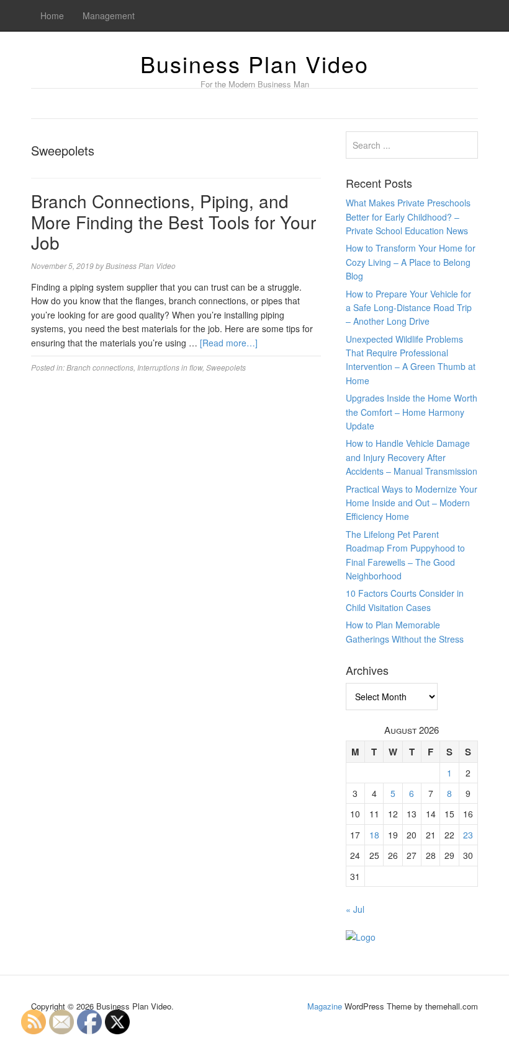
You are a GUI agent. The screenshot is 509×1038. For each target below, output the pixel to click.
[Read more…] (229, 342)
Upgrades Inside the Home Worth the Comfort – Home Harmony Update (411, 412)
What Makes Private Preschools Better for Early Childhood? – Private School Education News (408, 216)
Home (52, 15)
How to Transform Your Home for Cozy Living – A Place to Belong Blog (410, 262)
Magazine (324, 1006)
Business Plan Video (254, 63)
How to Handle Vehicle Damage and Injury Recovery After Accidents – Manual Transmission (411, 457)
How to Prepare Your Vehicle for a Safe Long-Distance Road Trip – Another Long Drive (409, 308)
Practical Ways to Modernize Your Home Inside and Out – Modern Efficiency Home (411, 503)
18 (374, 835)
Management (109, 15)
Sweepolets (226, 367)
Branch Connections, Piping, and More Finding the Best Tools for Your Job (173, 221)
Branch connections (99, 367)
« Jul (355, 909)
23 (468, 835)
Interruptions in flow (169, 367)
